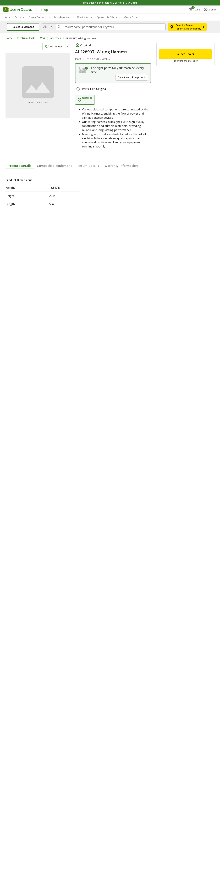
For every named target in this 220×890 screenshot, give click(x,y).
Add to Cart (185, 114)
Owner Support (38, 17)
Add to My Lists (59, 46)
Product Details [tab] (19, 175)
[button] (23, 27)
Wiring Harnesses (50, 38)
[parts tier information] (78, 98)
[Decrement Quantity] (164, 51)
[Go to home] (17, 9)
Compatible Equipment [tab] (54, 175)
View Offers (131, 2)
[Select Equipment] (83, 70)
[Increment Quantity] (180, 51)
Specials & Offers (107, 17)
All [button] (45, 26)
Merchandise (62, 17)
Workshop (83, 17)
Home (9, 38)
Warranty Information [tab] (121, 175)
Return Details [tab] (88, 175)
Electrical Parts (26, 38)
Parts (18, 17)
